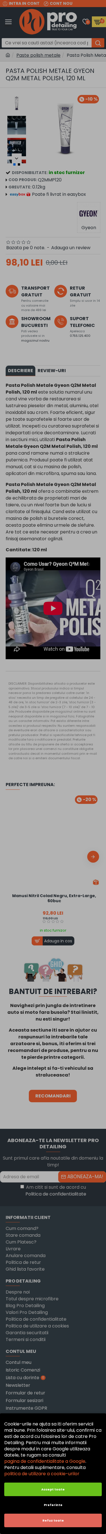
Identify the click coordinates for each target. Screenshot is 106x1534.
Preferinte (53, 1505)
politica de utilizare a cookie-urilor (41, 1474)
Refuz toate (53, 1520)
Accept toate (53, 1489)
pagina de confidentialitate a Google (44, 1461)
